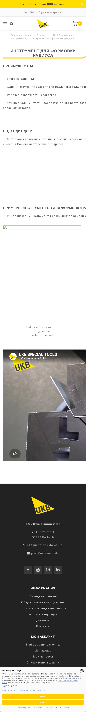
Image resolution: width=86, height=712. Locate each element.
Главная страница (21, 35)
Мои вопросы (43, 656)
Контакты (43, 626)
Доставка (43, 620)
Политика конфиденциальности (43, 608)
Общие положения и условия (43, 602)
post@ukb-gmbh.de (45, 553)
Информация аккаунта (43, 644)
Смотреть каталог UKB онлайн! (43, 4)
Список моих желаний (43, 662)
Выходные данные (43, 596)
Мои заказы (43, 650)
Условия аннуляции (43, 614)
